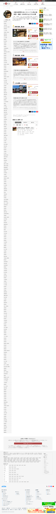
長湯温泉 (5, 425)
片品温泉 (5, 137)
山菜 (18, 133)
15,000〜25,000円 (22, 134)
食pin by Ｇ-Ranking (46, 472)
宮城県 (17, 465)
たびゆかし (45, 470)
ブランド (38, 492)
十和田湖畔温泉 (6, 48)
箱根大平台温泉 (6, 165)
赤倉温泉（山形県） (6, 76)
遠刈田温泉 (5, 60)
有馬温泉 (5, 332)
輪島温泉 (5, 247)
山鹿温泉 (5, 416)
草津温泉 (5, 126)
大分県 (20, 481)
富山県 (10, 472)
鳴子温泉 (5, 55)
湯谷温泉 (5, 304)
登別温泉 (5, 23)
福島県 (25, 465)
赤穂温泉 (5, 334)
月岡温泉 (5, 215)
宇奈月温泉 (5, 233)
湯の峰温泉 (5, 352)
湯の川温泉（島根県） (7, 366)
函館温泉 (5, 39)
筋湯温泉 (5, 423)
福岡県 (25, 130)
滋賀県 (10, 476)
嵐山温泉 (5, 318)
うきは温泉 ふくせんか (21, 83)
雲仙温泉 (5, 396)
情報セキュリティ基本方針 (14, 509)
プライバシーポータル (32, 508)
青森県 (12, 465)
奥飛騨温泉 (5, 293)
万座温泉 (8, 458)
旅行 (20, 133)
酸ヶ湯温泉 (5, 41)
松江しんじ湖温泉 (6, 364)
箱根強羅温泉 (6, 167)
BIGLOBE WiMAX (28, 499)
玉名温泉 (5, 407)
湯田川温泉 (5, 92)
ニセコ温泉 (5, 37)
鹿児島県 (25, 481)
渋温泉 (5, 192)
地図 (29, 33)
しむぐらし (18, 494)
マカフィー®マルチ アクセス (29, 502)
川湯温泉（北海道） (6, 32)
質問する (43, 0)
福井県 (15, 472)
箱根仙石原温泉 (6, 169)
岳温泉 (5, 103)
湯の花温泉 (5, 329)
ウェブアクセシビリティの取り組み (16, 508)
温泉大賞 (18, 493)
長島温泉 (5, 311)
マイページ (48, 0)
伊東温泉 (5, 254)
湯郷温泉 (5, 370)
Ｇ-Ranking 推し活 (46, 471)
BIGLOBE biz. (28, 491)
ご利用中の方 (48, 489)
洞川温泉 (5, 345)
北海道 (10, 465)
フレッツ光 (27, 494)
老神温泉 (5, 133)
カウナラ (45, 468)
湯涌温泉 (5, 245)
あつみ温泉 (5, 80)
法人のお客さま (27, 489)
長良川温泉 (5, 297)
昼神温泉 (5, 206)
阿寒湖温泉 (5, 28)
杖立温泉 (5, 409)
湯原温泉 (5, 368)
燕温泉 (5, 229)
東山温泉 (5, 96)
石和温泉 (30, 458)
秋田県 (20, 465)
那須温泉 (5, 121)
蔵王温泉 (5, 73)
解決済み (32, 122)
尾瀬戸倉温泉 (6, 135)
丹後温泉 (5, 325)
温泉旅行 (23, 133)
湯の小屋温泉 (6, 144)
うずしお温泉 (6, 336)
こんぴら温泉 (6, 380)
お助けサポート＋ (5, 500)
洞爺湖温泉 (5, 35)
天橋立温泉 (5, 316)
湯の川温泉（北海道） (17, 457)
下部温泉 (5, 174)
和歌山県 (22, 476)
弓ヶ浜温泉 (5, 284)
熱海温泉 (5, 252)
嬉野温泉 (5, 391)
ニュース (38, 495)
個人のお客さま (4, 489)
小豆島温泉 (5, 382)
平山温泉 (5, 414)
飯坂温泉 (5, 99)
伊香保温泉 (5, 128)
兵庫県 (17, 476)
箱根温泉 (5, 158)
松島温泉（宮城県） (6, 64)
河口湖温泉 (5, 172)
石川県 (12, 472)
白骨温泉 (5, 181)
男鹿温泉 (5, 69)
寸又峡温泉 (5, 279)
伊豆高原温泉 (6, 261)
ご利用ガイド (45, 455)
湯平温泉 (5, 428)
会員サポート (49, 494)
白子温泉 (5, 153)
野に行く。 (45, 467)
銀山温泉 (37, 457)
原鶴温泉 (5, 389)
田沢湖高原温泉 (6, 71)
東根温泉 (5, 89)
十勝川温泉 (5, 25)
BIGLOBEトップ (25, 509)
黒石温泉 (5, 46)
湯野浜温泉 (5, 94)
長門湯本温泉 (6, 373)
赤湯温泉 (5, 78)
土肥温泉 (5, 281)
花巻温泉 (5, 53)
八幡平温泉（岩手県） (7, 51)
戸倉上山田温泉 (6, 199)
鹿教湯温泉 (5, 188)
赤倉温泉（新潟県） (6, 217)
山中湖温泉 (5, 176)
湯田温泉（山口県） (6, 377)
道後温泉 (5, 384)
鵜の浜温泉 (5, 222)
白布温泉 (5, 85)
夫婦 (18, 130)
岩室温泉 (5, 220)
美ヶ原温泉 (5, 185)
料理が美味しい (27, 133)
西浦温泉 (5, 300)
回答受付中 (25, 122)
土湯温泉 (5, 105)
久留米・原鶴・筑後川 (29, 130)
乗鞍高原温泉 (6, 201)
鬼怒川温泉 (5, 112)
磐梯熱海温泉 (6, 108)
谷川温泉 (5, 140)
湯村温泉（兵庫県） (6, 343)
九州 (22, 130)
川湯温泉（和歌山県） (7, 350)
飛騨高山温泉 (6, 295)
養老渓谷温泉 (6, 156)
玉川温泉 (5, 67)
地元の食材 (31, 133)
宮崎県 (22, 481)
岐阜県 (12, 474)
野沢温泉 (21, 458)
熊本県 (17, 481)
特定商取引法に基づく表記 (5, 509)
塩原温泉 (18, 458)
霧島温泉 (5, 432)
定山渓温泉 (5, 21)
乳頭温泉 (21, 457)
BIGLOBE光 (4, 493)
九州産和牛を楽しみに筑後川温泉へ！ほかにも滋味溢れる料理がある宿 (28, 50)
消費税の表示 (8, 508)
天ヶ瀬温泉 (5, 421)
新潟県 (15, 470)
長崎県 (15, 481)
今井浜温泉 (5, 268)
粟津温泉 (5, 240)
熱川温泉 (5, 286)
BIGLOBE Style (39, 497)
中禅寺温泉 (5, 119)
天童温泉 (5, 87)
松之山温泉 (5, 231)
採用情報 (38, 496)
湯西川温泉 (5, 124)
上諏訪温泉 (5, 190)
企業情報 (36, 489)
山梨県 (10, 470)
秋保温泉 (5, 57)
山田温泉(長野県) (6, 213)
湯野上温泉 (5, 110)
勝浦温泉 (5, 348)
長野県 (12, 470)
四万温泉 (5, 131)
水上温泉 (5, 142)
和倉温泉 (5, 236)
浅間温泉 (5, 183)
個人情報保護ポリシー (25, 508)
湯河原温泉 (5, 160)
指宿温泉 (5, 430)
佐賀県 (12, 481)
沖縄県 (28, 481)
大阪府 (15, 476)
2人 (20, 130)
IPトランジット (28, 500)
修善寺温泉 (5, 256)
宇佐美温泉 (5, 270)
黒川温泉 (5, 400)
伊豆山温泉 (5, 263)
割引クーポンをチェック (34, 38)
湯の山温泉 (5, 313)
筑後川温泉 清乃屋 (19, 55)
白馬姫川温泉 (6, 204)
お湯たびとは (45, 454)
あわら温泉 (5, 249)
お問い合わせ (3, 508)
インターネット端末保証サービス (7, 501)
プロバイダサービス (29, 495)
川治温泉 (5, 117)
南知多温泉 (5, 302)
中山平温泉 (5, 62)
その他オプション (5, 505)
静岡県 (10, 474)
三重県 (17, 474)
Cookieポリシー (38, 508)
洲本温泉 (5, 341)
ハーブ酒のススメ (46, 473)
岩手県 (15, 465)
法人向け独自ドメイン (29, 503)
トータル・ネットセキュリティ (7, 502)
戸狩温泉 (5, 197)
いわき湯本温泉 (6, 101)
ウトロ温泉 (5, 30)
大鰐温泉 (5, 44)
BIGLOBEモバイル (5, 495)
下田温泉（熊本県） (6, 405)
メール (48, 492)
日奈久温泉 (5, 412)
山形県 (22, 465)
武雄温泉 (5, 393)
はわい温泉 (5, 361)
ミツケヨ (45, 469)
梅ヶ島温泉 (5, 272)
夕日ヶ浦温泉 (6, 327)
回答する (40, 0)
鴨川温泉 (5, 149)
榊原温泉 (5, 309)
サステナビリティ (39, 494)
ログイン (51, 0)
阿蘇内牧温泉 (6, 402)
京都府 (12, 476)
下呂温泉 (5, 288)
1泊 (18, 134)
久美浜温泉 (5, 320)
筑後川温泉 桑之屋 (19, 26)
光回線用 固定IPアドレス (29, 496)
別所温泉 (5, 208)
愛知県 (15, 474)
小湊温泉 (5, 151)
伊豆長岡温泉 (6, 265)
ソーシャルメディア (39, 499)
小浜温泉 (5, 398)
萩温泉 (5, 375)
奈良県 (20, 476)
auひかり (4, 494)
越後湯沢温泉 (6, 224)
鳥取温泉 (5, 359)
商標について (20, 509)
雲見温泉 (5, 277)
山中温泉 (5, 238)
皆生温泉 (5, 357)
